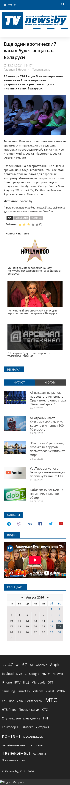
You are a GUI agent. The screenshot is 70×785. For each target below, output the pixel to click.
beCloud (8, 674)
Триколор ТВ (11, 727)
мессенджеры (33, 736)
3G (4, 665)
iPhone (7, 682)
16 (59, 620)
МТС (51, 700)
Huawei (57, 674)
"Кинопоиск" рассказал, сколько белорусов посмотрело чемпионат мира (47, 449)
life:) (26, 682)
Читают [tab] (19, 382)
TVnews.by (25, 201)
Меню (12, 4)
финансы (39, 754)
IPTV (17, 682)
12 (27, 620)
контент (11, 735)
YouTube (8, 701)
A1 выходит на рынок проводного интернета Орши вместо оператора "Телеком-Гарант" (48, 398)
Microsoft (38, 682)
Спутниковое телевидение (21, 718)
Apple (55, 664)
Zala (20, 701)
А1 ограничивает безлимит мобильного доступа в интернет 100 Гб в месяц (47, 423)
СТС (45, 710)
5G (24, 664)
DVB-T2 (21, 674)
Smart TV (24, 691)
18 (19, 626)
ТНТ (45, 718)
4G (10, 664)
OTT (50, 682)
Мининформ (22, 218)
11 (19, 620)
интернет (42, 727)
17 (11, 626)
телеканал (37, 218)
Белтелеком (34, 701)
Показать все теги (13, 760)
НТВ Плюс (9, 710)
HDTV (46, 674)
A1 (31, 665)
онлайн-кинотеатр (15, 745)
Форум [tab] (50, 382)
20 (35, 626)
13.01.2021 (15, 65)
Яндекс (28, 727)
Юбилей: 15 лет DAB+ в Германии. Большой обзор (46, 494)
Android (41, 665)
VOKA (61, 691)
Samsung (8, 691)
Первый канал (29, 710)
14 (43, 620)
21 (43, 626)
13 (35, 620)
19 (27, 626)
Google (34, 674)
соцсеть (37, 745)
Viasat (50, 691)
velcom (38, 691)
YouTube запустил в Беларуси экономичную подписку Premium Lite (47, 472)
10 (11, 620)
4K (18, 665)
